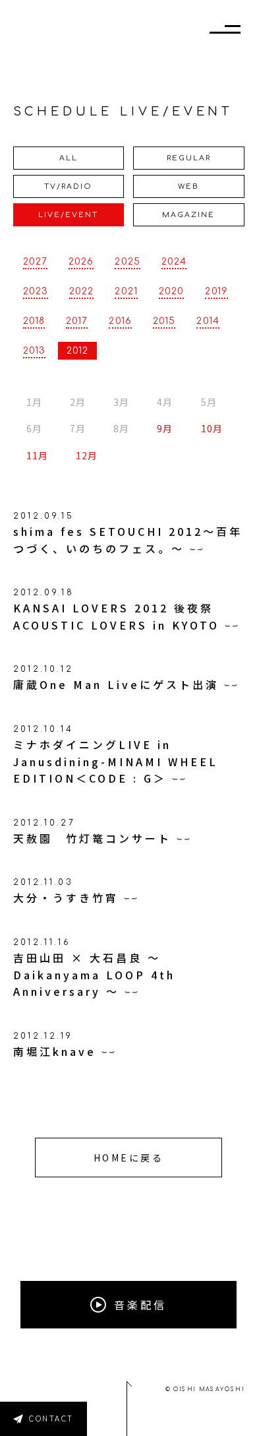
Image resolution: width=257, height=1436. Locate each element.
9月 (165, 428)
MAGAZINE (188, 215)
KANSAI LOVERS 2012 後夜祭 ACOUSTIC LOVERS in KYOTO (116, 616)
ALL (68, 158)
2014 (207, 321)
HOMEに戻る (129, 1157)
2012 (77, 351)
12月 (87, 455)
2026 (81, 262)
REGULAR (189, 158)
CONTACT (51, 1419)
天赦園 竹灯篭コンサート (92, 838)
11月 (37, 455)
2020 (171, 291)
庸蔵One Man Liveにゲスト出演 (116, 684)
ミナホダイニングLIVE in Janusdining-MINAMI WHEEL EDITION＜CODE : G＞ (115, 761)
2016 (120, 321)
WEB (188, 186)
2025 (127, 262)
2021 (126, 291)
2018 (34, 321)
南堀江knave (54, 1051)
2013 (34, 351)
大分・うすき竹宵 (66, 897)
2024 (173, 262)
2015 (164, 321)
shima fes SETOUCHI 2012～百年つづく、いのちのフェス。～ (128, 539)
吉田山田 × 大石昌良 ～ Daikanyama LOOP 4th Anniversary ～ (94, 974)
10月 (212, 428)
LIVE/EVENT (68, 215)
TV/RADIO (68, 186)
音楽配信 (140, 1305)
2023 (35, 291)
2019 (216, 291)
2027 (35, 262)
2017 (77, 321)
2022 (81, 291)
